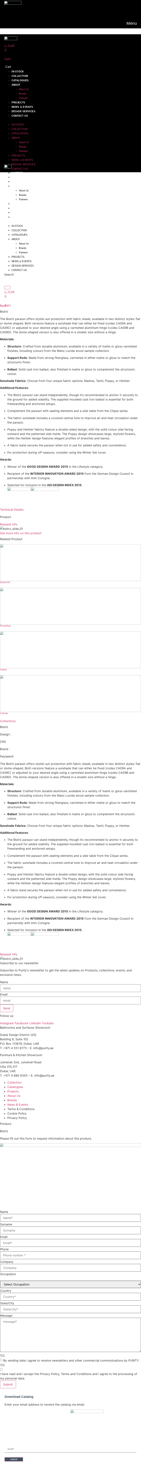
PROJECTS (18, 102)
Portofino (5, 626)
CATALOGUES (20, 80)
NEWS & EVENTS (22, 107)
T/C (2, 1355)
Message (6, 1315)
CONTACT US (20, 115)
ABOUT (16, 84)
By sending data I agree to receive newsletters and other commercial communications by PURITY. (71, 1360)
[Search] (7, 287)
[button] (52, 120)
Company (6, 1262)
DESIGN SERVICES (24, 111)
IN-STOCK (18, 71)
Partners (23, 98)
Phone (4, 1249)
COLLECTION (20, 76)
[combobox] (15, 280)
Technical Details (12, 509)
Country (5, 1290)
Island (3, 670)
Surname (6, 1224)
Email (4, 994)
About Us (24, 89)
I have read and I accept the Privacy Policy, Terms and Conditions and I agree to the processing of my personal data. (68, 1376)
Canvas (4, 713)
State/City (7, 1303)
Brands (22, 93)
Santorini (5, 582)
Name (4, 982)
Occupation (8, 1274)
